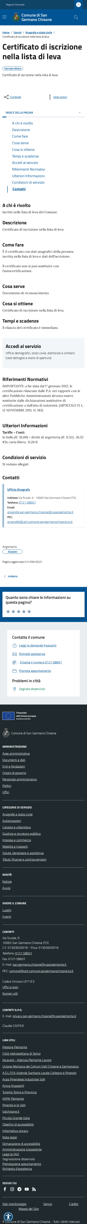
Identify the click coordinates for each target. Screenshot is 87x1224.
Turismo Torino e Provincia (19, 1092)
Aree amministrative (16, 753)
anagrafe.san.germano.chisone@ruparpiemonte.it (40, 512)
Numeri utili (10, 993)
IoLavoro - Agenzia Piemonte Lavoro (26, 1059)
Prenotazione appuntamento (21, 1163)
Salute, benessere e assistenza (23, 852)
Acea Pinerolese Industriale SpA (23, 1079)
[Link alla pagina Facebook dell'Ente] (4, 1189)
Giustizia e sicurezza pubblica (21, 833)
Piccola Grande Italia (16, 1117)
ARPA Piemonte (13, 1098)
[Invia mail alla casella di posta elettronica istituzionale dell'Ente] (39, 964)
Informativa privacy (15, 1130)
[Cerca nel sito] (74, 17)
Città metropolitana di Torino (21, 1053)
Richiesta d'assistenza (17, 1168)
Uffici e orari (10, 987)
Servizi (17, 32)
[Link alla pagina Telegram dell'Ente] (19, 1189)
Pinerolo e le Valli (13, 1105)
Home (6, 32)
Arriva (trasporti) (13, 1085)
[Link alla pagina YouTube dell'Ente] (26, 1189)
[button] (8, 1217)
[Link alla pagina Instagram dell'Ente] (12, 1189)
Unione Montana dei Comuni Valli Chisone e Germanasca (40, 1066)
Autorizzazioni (11, 820)
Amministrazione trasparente (22, 1149)
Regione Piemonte (15, 4)
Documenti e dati (13, 759)
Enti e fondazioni (13, 766)
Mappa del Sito (29, 1208)
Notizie (7, 881)
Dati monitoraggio (14, 1203)
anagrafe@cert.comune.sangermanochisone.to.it (40, 521)
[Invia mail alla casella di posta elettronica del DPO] (44, 1016)
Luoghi (6, 910)
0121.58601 (27, 502)
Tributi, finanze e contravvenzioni (24, 859)
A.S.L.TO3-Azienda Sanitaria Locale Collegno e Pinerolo (39, 1072)
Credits (73, 1203)
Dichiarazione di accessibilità (21, 1143)
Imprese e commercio (16, 840)
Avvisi (6, 888)
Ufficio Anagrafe (18, 489)
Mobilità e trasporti (15, 846)
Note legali (9, 1137)
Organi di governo (14, 772)
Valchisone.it (10, 1111)
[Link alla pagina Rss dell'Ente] (34, 1189)
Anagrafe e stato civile (38, 32)
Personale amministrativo (19, 779)
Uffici (5, 792)
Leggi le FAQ (10, 1154)
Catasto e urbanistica (16, 827)
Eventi (6, 916)
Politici (6, 785)
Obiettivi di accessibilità (18, 1124)
